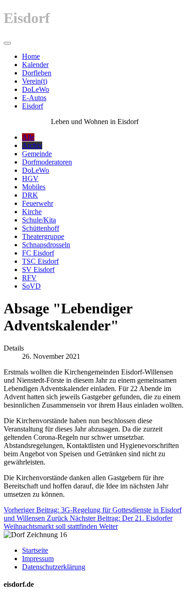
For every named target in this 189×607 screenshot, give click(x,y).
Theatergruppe (43, 236)
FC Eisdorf (38, 253)
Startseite (35, 550)
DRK (30, 195)
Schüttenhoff (40, 228)
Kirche (32, 212)
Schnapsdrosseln (46, 245)
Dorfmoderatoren (47, 162)
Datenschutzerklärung (53, 567)
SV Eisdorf (38, 269)
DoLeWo (35, 89)
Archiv (32, 145)
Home (31, 56)
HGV (30, 178)
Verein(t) (34, 81)
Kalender (35, 64)
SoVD (31, 286)
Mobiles (33, 187)
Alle (28, 137)
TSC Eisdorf (40, 261)
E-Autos (34, 98)
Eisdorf (32, 106)
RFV (29, 278)
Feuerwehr (37, 203)
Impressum (38, 558)
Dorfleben (36, 73)
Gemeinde (37, 154)
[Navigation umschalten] (7, 43)
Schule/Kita (39, 220)
